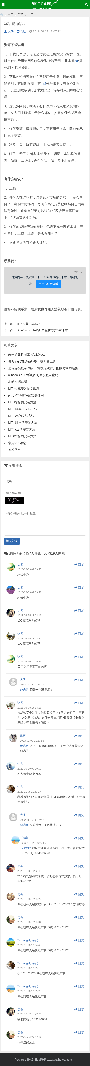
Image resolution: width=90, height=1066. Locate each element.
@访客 (24, 689)
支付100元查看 (48, 283)
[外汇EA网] (1, 14)
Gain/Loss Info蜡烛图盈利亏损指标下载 (42, 330)
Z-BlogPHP (38, 1059)
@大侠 (26, 848)
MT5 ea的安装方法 (21, 416)
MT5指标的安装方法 (22, 402)
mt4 (43, 83)
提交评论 (12, 541)
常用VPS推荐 (17, 443)
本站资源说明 (17, 381)
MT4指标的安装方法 (22, 436)
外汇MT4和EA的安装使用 (26, 395)
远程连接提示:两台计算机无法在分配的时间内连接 (43, 368)
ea (76, 61)
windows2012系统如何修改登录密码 (33, 375)
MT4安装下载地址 (28, 323)
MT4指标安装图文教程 (24, 388)
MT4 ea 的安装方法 (21, 429)
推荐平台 (14, 450)
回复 (81, 564)
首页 (10, 14)
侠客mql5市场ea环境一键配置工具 (32, 361)
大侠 (11, 31)
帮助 (20, 14)
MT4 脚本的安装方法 (22, 422)
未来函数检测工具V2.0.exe (26, 354)
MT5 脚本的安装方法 (22, 409)
